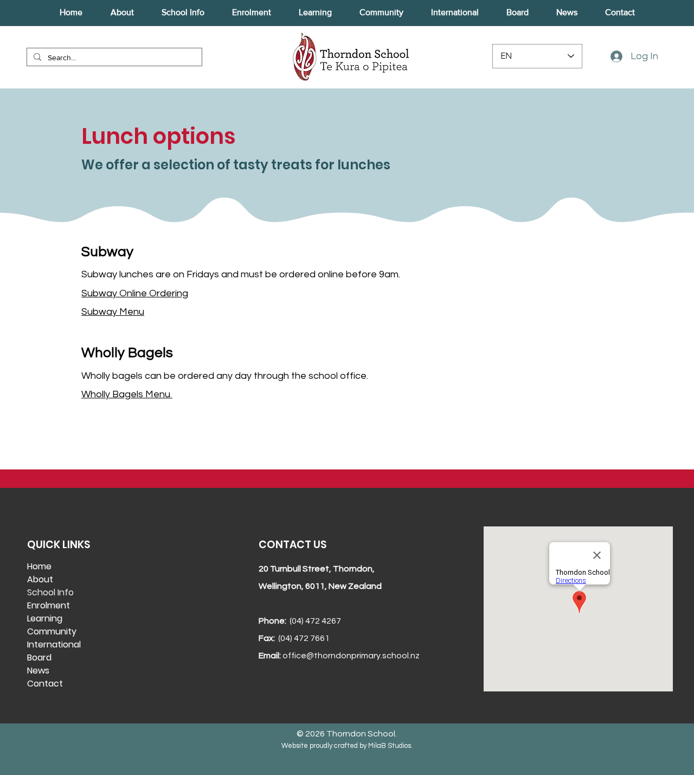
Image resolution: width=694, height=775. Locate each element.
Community (51, 631)
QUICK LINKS (58, 544)
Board (39, 657)
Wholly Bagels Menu (126, 394)
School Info (50, 592)
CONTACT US (292, 544)
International (54, 644)
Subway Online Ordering (134, 293)
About (40, 579)
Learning (44, 618)
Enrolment (48, 605)
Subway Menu (112, 312)
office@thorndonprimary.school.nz (351, 655)
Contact (45, 683)
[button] (122, 12)
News (38, 670)
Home (39, 566)
